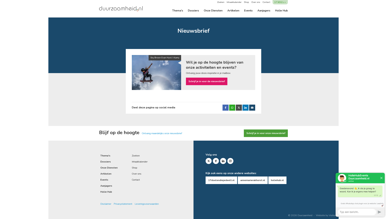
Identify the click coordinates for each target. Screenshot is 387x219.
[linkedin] (223, 161)
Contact (266, 2)
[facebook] (216, 161)
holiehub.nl (277, 180)
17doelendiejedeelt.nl (221, 180)
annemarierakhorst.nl (252, 180)
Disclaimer (105, 204)
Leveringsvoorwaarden (147, 204)
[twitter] (209, 161)
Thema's (177, 10)
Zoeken (220, 2)
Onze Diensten (213, 10)
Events (248, 10)
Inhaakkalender (234, 2)
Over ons (255, 2)
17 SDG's (279, 2)
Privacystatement (123, 204)
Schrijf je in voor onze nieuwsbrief (265, 133)
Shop (246, 2)
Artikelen (233, 10)
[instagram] (230, 161)
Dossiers (193, 10)
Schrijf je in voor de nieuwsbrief (207, 81)
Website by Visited (326, 215)
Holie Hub (281, 10)
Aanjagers (263, 10)
